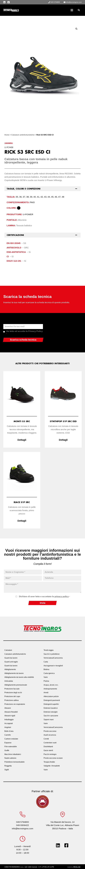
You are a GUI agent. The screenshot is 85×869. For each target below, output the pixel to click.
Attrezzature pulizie (51, 696)
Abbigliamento (10, 669)
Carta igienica (49, 673)
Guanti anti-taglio (11, 662)
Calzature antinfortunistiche (23, 135)
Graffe (6, 750)
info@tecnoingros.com (22, 828)
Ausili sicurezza (50, 735)
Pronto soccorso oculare (53, 758)
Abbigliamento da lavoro (14, 673)
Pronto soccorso (50, 731)
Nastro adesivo (10, 758)
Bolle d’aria (8, 731)
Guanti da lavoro (10, 658)
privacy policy (61, 596)
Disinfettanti (48, 746)
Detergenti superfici (51, 704)
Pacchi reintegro (50, 754)
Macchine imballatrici (12, 754)
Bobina (46, 669)
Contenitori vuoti (50, 743)
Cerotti (46, 739)
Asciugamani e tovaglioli (53, 666)
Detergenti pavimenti (52, 700)
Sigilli (6, 770)
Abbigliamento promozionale (15, 685)
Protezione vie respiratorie (14, 704)
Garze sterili (48, 750)
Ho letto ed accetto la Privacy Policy (24, 332)
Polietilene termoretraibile (14, 762)
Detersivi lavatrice (51, 708)
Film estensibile (10, 746)
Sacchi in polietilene (52, 654)
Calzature (8, 650)
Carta (46, 662)
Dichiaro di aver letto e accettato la (44, 596)
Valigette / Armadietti (52, 766)
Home (6, 135)
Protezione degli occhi (13, 692)
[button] (79, 10)
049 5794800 (22, 822)
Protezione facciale (11, 689)
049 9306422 (22, 825)
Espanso (7, 743)
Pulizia (46, 681)
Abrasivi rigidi (9, 716)
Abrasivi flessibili (11, 712)
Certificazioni (15, 235)
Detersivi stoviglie (51, 712)
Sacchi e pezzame (51, 716)
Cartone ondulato (11, 739)
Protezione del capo (12, 696)
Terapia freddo (49, 762)
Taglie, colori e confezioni (23, 189)
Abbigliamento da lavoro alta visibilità (19, 677)
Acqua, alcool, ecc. (51, 685)
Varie (46, 677)
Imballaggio (9, 719)
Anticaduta (8, 681)
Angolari (7, 727)
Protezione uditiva (11, 700)
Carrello (7, 735)
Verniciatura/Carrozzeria (53, 658)
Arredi (46, 692)
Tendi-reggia (48, 650)
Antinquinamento (50, 689)
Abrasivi (7, 708)
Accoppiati (8, 723)
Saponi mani (49, 719)
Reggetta (8, 766)
